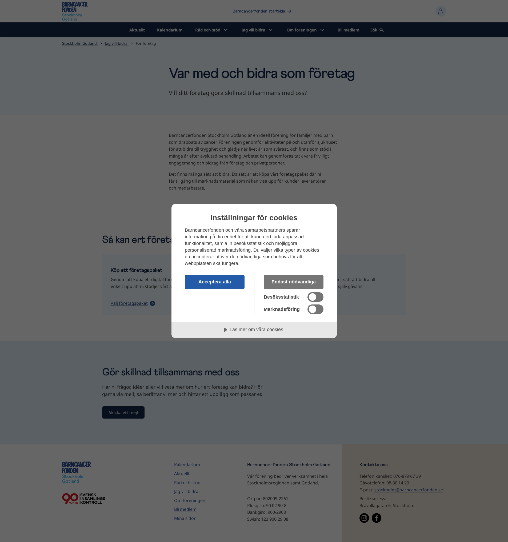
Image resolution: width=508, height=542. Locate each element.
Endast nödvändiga (293, 281)
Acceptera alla (214, 281)
